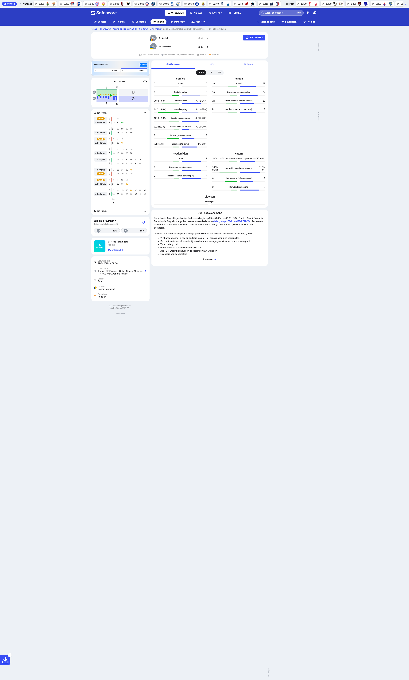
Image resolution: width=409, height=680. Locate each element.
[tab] (173, 64)
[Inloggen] (315, 13)
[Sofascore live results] (104, 13)
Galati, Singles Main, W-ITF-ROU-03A (137, 29)
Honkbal (121, 21)
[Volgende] (405, 3)
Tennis (160, 21)
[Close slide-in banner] (10, 655)
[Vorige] (20, 3)
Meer (196, 21)
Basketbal (141, 21)
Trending (11, 4)
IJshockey (179, 21)
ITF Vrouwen (105, 29)
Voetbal (102, 21)
